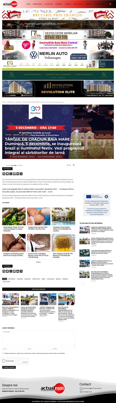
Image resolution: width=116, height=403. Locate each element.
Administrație (10, 102)
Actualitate (61, 304)
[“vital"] (96, 205)
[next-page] (83, 284)
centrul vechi (36, 279)
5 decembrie (11, 279)
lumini (43, 279)
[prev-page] (80, 284)
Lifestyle (82, 255)
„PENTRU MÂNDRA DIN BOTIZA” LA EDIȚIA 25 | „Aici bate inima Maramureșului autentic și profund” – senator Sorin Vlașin (47, 311)
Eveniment (16, 134)
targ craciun (6, 281)
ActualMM (13, 165)
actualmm (20, 279)
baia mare (28, 279)
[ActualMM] (4, 165)
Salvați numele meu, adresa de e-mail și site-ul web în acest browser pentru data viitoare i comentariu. (34, 353)
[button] (110, 4)
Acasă (3, 102)
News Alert (24, 134)
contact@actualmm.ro (92, 388)
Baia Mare (18, 102)
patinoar (58, 279)
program (65, 279)
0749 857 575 (87, 392)
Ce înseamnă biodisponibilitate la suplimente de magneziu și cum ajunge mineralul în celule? (101, 252)
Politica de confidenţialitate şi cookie (71, 401)
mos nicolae (50, 279)
